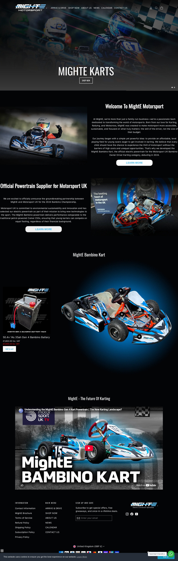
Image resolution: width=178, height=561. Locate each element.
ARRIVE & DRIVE (58, 8)
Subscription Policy (25, 532)
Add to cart (9, 348)
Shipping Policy (23, 527)
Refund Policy (22, 523)
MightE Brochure (23, 513)
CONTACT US (120, 8)
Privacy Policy (22, 537)
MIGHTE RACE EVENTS (86, 80)
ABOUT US (86, 8)
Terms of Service (23, 518)
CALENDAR (106, 8)
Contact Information (25, 508)
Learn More (82, 557)
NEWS (97, 8)
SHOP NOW (73, 8)
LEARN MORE (134, 162)
